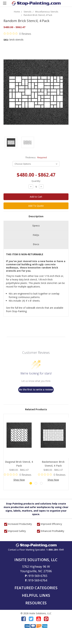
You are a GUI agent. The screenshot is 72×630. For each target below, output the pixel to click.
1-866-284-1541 (55, 549)
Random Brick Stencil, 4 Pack (38, 14)
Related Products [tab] (36, 409)
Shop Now (19, 479)
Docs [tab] (36, 244)
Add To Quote (36, 205)
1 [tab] (30, 483)
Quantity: (36, 180)
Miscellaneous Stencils (46, 11)
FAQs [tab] (36, 235)
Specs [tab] (36, 225)
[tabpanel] (19, 449)
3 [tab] (41, 483)
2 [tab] (36, 483)
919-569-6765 (37, 576)
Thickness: (36, 157)
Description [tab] (36, 216)
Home (17, 11)
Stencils (27, 11)
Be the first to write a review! (36, 389)
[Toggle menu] (4, 4)
